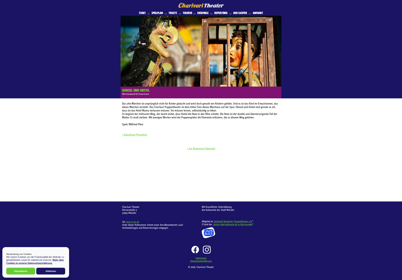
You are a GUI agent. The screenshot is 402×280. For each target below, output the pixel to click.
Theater (187, 13)
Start (142, 13)
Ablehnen (51, 271)
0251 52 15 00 (132, 221)
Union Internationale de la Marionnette (233, 224)
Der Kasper (240, 13)
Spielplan (157, 13)
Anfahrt (258, 13)
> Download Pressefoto (134, 134)
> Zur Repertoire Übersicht (201, 148)
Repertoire (221, 13)
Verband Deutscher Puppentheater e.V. (233, 221)
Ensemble (203, 13)
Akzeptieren (20, 271)
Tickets (173, 13)
